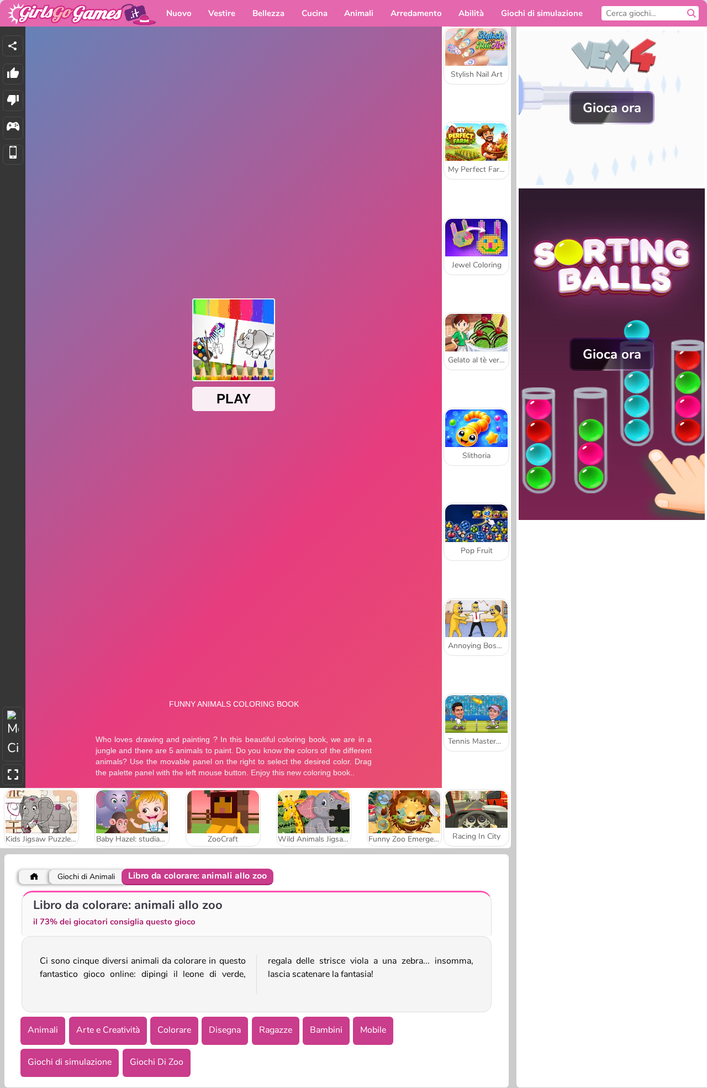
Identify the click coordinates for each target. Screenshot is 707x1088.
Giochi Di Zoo (156, 1062)
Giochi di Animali (86, 876)
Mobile (373, 1030)
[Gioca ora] (612, 182)
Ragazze (275, 1030)
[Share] (12, 45)
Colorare (174, 1030)
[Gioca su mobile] (13, 155)
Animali (43, 1030)
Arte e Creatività (108, 1030)
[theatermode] (12, 734)
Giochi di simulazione (70, 1062)
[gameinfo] (13, 128)
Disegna (225, 1030)
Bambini (326, 1030)
